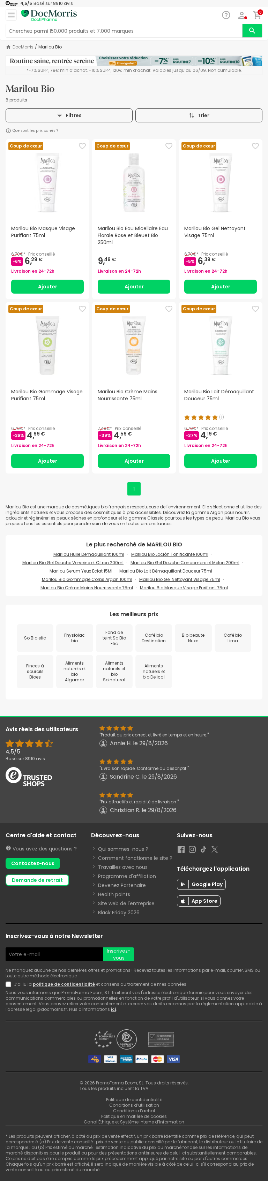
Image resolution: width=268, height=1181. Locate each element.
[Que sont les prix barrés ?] (8, 131)
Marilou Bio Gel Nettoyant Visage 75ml (179, 579)
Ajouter (47, 286)
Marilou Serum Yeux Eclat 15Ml (81, 571)
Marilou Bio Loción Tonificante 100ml (169, 554)
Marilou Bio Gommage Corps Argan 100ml (87, 579)
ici (113, 1009)
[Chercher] (252, 31)
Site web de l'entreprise (126, 903)
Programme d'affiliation (127, 876)
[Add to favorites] (82, 146)
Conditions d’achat (134, 1111)
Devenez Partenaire (122, 885)
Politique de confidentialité (134, 1100)
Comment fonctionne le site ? (135, 858)
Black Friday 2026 (119, 912)
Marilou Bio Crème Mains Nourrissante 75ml (86, 588)
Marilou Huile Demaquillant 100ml (88, 554)
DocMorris (23, 47)
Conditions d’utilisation (134, 1105)
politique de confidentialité (64, 984)
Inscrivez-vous (119, 954)
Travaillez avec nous (123, 867)
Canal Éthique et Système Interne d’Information (134, 1122)
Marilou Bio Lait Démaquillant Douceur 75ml (165, 571)
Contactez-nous (32, 863)
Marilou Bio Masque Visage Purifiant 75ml (184, 588)
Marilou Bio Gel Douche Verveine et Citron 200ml (73, 563)
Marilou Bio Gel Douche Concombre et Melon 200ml (185, 563)
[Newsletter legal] (10, 984)
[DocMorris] (49, 15)
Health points (114, 894)
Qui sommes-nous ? (123, 849)
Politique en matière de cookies (134, 1116)
